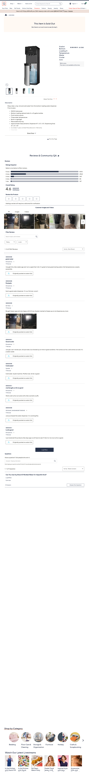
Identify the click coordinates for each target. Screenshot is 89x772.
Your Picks (5, 8)
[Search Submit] (60, 3)
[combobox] (47, 3)
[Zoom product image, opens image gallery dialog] (6, 84)
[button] (70, 3)
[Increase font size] (54, 99)
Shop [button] (11, 3)
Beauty (50, 8)
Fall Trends (17, 8)
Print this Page (53, 139)
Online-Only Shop (27, 8)
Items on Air (28, 3)
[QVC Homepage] (6, 15)
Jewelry (56, 8)
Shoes (61, 8)
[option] (44, 11)
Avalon (61, 59)
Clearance (37, 8)
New (11, 8)
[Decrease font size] (56, 99)
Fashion (44, 8)
